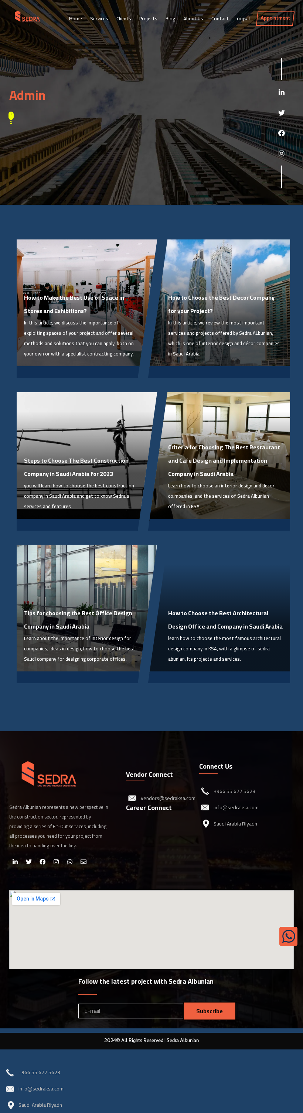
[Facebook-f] (281, 133)
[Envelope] (83, 862)
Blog (170, 18)
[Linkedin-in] (281, 92)
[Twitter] (281, 113)
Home (75, 18)
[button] (275, 18)
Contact (220, 18)
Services (99, 18)
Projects (148, 18)
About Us (193, 18)
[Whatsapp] (70, 862)
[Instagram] (281, 153)
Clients (123, 18)
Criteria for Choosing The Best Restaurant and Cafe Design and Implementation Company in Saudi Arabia (224, 460)
